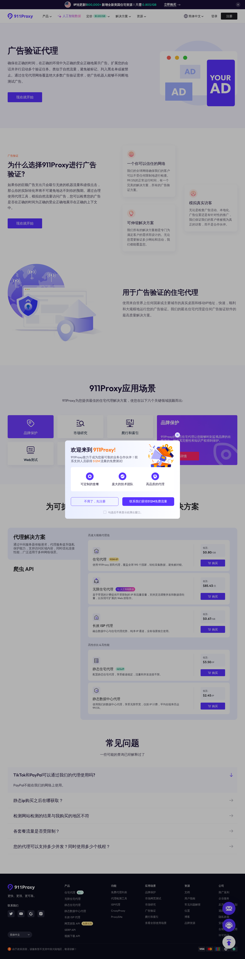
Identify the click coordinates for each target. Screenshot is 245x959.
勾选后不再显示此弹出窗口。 (125, 512)
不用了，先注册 (94, 501)
